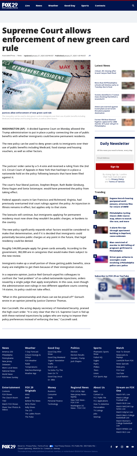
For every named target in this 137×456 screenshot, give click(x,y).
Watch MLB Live (123, 403)
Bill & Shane (30, 404)
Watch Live (52, 367)
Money (52, 387)
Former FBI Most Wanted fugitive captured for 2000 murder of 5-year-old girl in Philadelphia (106, 122)
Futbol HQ (98, 357)
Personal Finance (55, 401)
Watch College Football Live (122, 398)
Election (74, 351)
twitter (117, 447)
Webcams (120, 367)
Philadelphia (7, 355)
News (20, 55)
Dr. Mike (51, 379)
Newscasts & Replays (122, 356)
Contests (6, 391)
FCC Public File (100, 397)
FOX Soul (120, 370)
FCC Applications (101, 401)
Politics (75, 347)
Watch (120, 347)
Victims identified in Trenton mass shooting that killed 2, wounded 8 (107, 97)
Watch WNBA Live (124, 429)
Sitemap (97, 417)
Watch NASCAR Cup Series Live (125, 407)
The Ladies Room (32, 413)
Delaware (6, 364)
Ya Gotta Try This (55, 370)
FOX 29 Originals (30, 389)
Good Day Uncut (55, 376)
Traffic (50, 363)
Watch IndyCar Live (124, 412)
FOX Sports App (100, 376)
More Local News (10, 367)
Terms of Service (116, 181)
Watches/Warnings (33, 370)
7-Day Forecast (31, 351)
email (133, 447)
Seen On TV (53, 373)
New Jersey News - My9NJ (79, 395)
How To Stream (123, 351)
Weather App (30, 373)
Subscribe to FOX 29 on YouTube (112, 276)
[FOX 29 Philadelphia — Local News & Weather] (11, 5)
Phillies (96, 367)
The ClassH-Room (10, 397)
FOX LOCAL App (78, 391)
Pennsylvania (7, 358)
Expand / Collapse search (133, 5)
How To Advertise (101, 404)
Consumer (52, 394)
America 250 (7, 351)
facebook (111, 447)
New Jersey (7, 361)
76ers (96, 370)
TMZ (4, 401)
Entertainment (11, 387)
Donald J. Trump (78, 358)
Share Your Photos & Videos (11, 408)
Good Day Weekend (56, 357)
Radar (27, 363)
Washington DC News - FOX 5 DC (78, 406)
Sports (97, 347)
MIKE (27, 394)
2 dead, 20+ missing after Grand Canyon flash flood (105, 72)
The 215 (28, 410)
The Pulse (29, 417)
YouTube (120, 373)
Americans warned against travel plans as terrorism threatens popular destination (106, 109)
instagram (122, 447)
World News (7, 374)
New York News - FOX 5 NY (78, 401)
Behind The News (32, 401)
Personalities (99, 407)
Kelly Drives (30, 407)
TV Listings (98, 410)
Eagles (96, 360)
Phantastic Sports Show (101, 352)
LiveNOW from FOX (124, 360)
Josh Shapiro (76, 361)
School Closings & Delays (33, 356)
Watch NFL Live (123, 394)
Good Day (54, 347)
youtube (127, 447)
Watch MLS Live (123, 432)
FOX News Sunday (10, 377)
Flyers (96, 363)
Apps (96, 391)
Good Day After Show (54, 352)
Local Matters (122, 376)
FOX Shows (7, 394)
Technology (53, 404)
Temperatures (31, 367)
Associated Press (8, 55)
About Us (99, 387)
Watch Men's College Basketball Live (125, 416)
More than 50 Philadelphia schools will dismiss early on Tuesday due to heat (107, 85)
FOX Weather (31, 360)
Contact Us (98, 394)
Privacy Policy (117, 179)
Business (52, 391)
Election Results (77, 355)
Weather (30, 347)
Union (96, 373)
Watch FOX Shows (10, 404)
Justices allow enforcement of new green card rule (27, 112)
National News (8, 371)
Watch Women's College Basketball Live (124, 423)
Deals (50, 397)
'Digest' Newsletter (56, 360)
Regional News (80, 387)
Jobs (95, 413)
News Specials (122, 363)
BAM (27, 397)
